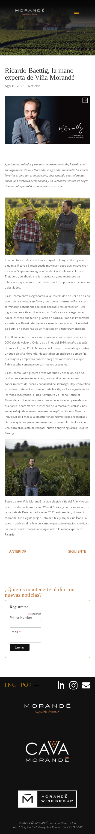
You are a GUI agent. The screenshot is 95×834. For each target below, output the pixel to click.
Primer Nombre (21, 617)
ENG (10, 685)
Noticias (34, 86)
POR (26, 685)
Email (15, 632)
